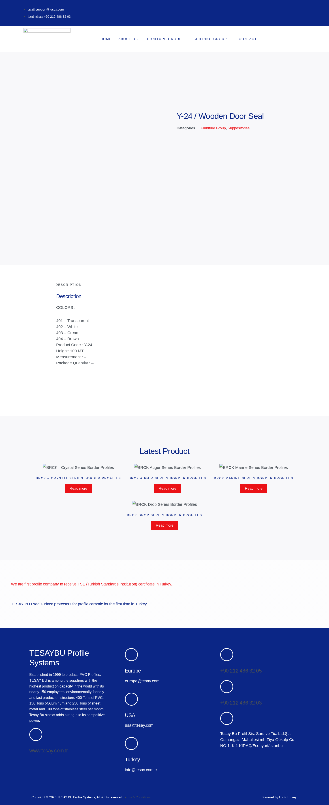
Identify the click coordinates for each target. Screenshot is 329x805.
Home (106, 39)
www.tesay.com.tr (48, 751)
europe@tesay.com (142, 681)
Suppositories (239, 128)
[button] (291, 39)
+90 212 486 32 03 (241, 703)
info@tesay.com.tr (141, 770)
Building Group (210, 39)
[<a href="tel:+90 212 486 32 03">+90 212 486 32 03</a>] (226, 686)
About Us (128, 39)
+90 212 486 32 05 (241, 671)
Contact (248, 39)
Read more (78, 488)
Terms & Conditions (137, 797)
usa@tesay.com (139, 725)
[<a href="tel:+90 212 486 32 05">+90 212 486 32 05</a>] (226, 654)
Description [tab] (69, 285)
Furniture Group (163, 39)
